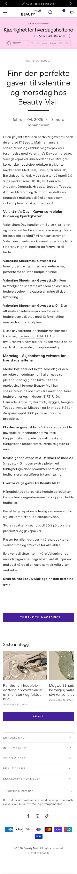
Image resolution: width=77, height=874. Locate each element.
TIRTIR (35, 181)
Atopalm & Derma (39, 458)
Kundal (26, 175)
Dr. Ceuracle (51, 181)
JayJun (43, 170)
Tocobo (64, 186)
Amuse (8, 192)
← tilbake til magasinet (38, 617)
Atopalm (9, 186)
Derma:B (24, 186)
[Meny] (5, 12)
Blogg (45, 60)
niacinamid (26, 336)
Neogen (51, 186)
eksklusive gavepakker (45, 148)
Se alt (38, 716)
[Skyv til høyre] (70, 3)
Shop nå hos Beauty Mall (22, 579)
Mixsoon (21, 192)
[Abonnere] (71, 790)
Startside (32, 60)
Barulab (9, 175)
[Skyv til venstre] (6, 3)
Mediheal (29, 170)
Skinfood (41, 192)
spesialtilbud (13, 148)
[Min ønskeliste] (61, 12)
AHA (40, 336)
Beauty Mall (32, 142)
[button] (50, 12)
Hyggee (38, 186)
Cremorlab (58, 170)
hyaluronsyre (13, 342)
